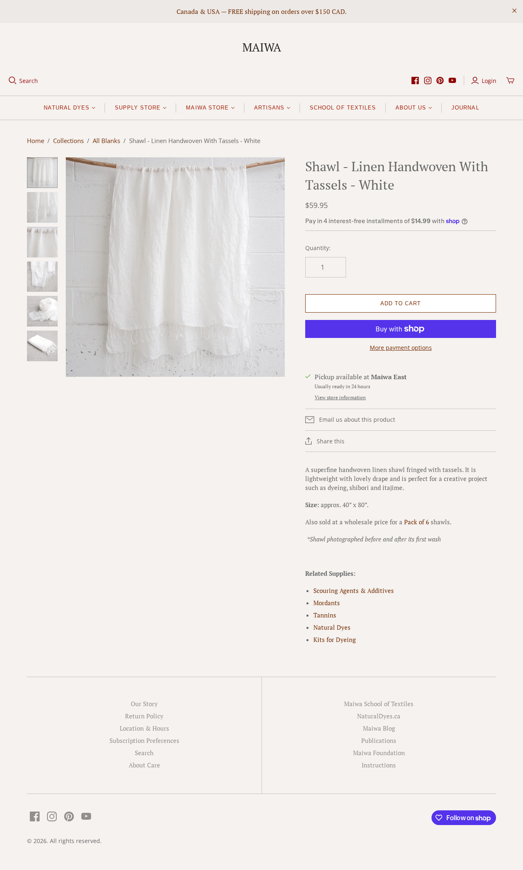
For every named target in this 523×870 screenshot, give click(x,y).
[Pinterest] (440, 80)
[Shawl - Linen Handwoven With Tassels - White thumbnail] (42, 172)
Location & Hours (144, 728)
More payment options (401, 347)
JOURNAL (465, 108)
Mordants (326, 603)
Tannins (324, 615)
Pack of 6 (416, 522)
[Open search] (13, 80)
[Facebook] (415, 80)
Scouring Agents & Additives (353, 590)
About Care (144, 765)
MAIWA (261, 47)
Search (28, 81)
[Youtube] (452, 80)
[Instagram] (427, 80)
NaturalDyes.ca (378, 716)
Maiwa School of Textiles (378, 704)
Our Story (144, 704)
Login (489, 81)
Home (35, 140)
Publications (378, 740)
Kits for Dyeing (334, 639)
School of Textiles (343, 108)
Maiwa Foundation (379, 753)
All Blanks (106, 140)
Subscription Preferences (144, 740)
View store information (340, 397)
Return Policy (144, 716)
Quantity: (318, 248)
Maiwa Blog (379, 728)
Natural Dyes (332, 627)
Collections (68, 140)
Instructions (379, 765)
